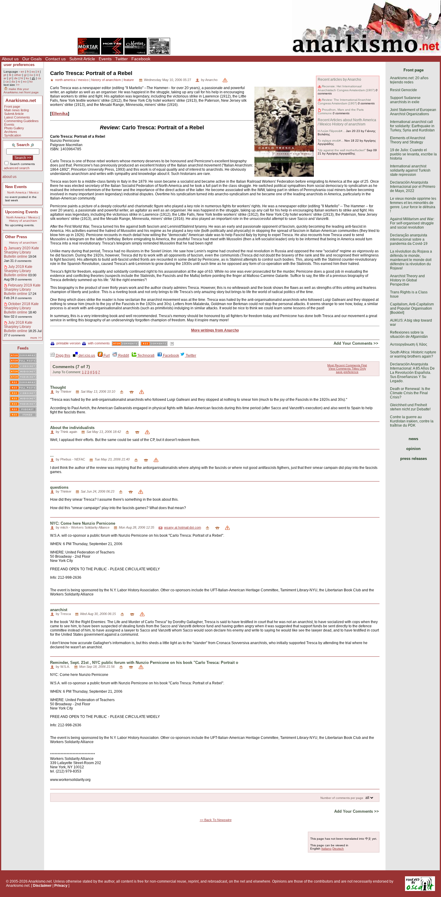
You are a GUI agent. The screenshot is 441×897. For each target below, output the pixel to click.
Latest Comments (17, 117)
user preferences (19, 64)
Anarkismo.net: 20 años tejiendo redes (409, 80)
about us (9, 177)
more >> (36, 337)
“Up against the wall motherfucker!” (342, 150)
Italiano (326, 848)
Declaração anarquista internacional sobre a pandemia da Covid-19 (409, 239)
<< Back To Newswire (216, 820)
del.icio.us (86, 355)
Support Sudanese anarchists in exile (405, 100)
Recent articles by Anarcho (339, 79)
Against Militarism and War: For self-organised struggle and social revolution (412, 223)
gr (25, 74)
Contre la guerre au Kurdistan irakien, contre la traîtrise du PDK (412, 421)
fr (28, 71)
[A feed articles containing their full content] (23, 388)
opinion (413, 448)
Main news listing (16, 110)
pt (5, 74)
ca (7, 81)
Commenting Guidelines (21, 121)
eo (25, 81)
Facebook (140, 58)
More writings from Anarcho (215, 330)
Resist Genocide (403, 90)
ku (27, 78)
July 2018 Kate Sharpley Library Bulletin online (18, 326)
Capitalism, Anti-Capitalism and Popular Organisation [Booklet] (412, 308)
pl (10, 78)
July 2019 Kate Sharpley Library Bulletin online (18, 271)
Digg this (62, 355)
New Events (16, 186)
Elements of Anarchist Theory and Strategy (407, 140)
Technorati (145, 355)
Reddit (123, 355)
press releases (413, 458)
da (13, 81)
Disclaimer (42, 886)
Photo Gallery (14, 128)
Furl (106, 355)
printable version (68, 343)
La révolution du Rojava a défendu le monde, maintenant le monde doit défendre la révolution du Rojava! (411, 259)
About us (10, 58)
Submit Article (82, 58)
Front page (12, 106)
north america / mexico (71, 80)
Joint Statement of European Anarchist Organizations (413, 112)
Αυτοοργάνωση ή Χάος (408, 344)
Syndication (12, 135)
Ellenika (60, 113)
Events (105, 58)
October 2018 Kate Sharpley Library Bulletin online (21, 308)
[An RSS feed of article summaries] (23, 383)
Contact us (55, 58)
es (33, 71)
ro (19, 81)
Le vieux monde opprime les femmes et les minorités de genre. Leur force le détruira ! (413, 204)
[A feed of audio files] (23, 372)
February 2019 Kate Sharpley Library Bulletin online (22, 289)
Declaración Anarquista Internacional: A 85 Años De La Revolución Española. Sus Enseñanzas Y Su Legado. (412, 372)
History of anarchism (23, 220)
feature (129, 80)
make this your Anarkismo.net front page (21, 90)
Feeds (22, 348)
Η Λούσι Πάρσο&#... (331, 131)
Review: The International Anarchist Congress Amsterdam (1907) (344, 101)
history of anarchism (106, 80)
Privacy (61, 886)
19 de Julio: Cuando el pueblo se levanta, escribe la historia (413, 154)
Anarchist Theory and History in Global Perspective (407, 280)
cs (39, 78)
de (16, 78)
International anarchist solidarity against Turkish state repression (410, 170)
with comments (99, 343)
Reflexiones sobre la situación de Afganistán (409, 334)
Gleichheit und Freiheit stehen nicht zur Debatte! (410, 407)
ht (21, 78)
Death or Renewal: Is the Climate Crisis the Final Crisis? (410, 393)
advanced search (16, 168)
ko (31, 81)
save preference (347, 372)
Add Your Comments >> (356, 343)
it (38, 71)
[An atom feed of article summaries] (23, 356)
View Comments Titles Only (347, 368)
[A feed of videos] (23, 366)
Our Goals (32, 58)
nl (37, 74)
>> (18, 84)
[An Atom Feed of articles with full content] (23, 361)
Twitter (121, 58)
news (413, 438)
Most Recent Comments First (347, 365)
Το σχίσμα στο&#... (331, 140)
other (17, 74)
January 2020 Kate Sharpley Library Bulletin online (21, 252)
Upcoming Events (21, 212)
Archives (10, 132)
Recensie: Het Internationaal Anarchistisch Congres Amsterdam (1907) (346, 88)
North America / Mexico (23, 192)
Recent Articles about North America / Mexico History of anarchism (347, 122)
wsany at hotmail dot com (182, 527)
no (31, 74)
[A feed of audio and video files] (23, 377)
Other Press (16, 237)
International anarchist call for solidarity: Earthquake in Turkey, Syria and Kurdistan (412, 126)
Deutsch (338, 848)
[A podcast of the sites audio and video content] (23, 410)
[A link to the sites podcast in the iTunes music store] (23, 415)
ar (5, 78)
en (22, 71)
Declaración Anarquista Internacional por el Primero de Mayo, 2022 (412, 186)
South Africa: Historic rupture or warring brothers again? (413, 354)
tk (10, 74)
